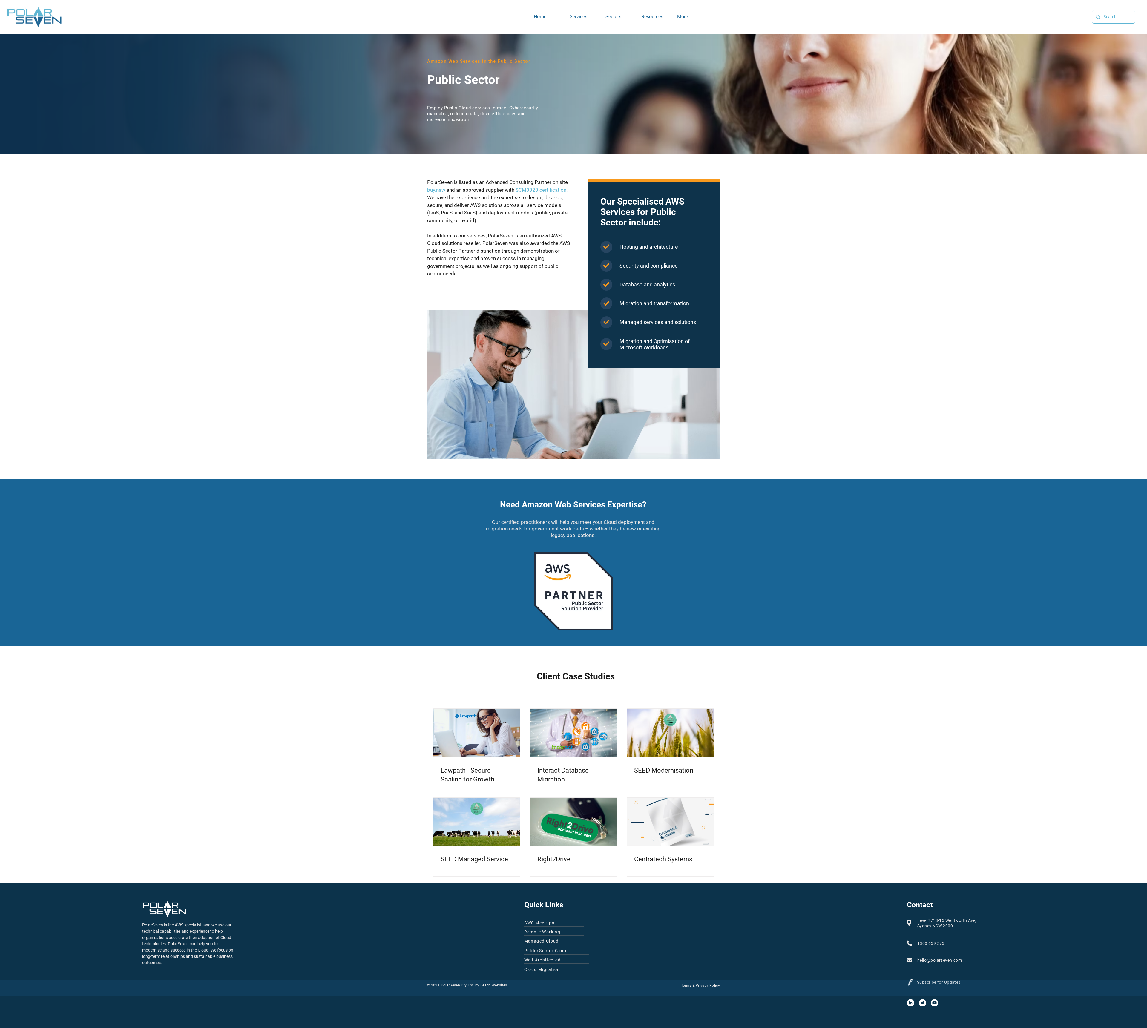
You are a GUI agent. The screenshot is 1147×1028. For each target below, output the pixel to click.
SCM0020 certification (541, 190)
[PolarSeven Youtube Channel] (934, 1002)
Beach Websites (493, 985)
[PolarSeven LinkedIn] (910, 1002)
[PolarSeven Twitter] (922, 1002)
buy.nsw (436, 190)
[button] (619, 16)
